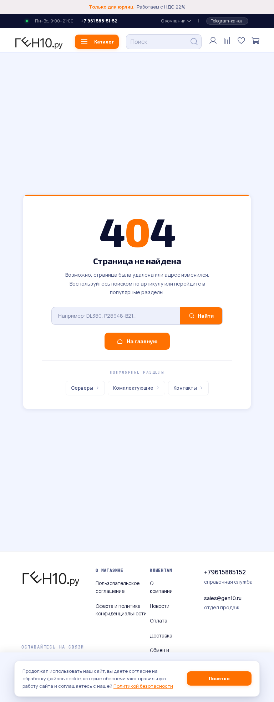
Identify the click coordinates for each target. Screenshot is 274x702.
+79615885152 (225, 572)
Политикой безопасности (143, 686)
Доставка (161, 635)
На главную (142, 341)
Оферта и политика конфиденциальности (121, 610)
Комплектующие (133, 388)
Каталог (104, 42)
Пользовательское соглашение (117, 587)
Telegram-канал (227, 21)
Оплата (158, 621)
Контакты (185, 388)
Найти (206, 316)
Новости (159, 606)
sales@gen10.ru (223, 598)
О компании (173, 21)
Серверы (82, 388)
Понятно (219, 678)
